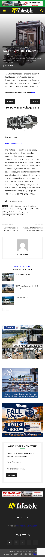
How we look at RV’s (23, 274)
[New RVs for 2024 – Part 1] (8, 300)
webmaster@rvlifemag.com (27, 526)
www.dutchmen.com (13, 143)
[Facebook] (9, 542)
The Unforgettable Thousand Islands (11, 229)
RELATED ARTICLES (23, 266)
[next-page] (7, 309)
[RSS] (22, 542)
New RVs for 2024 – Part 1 (25, 297)
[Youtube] (35, 542)
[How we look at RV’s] (8, 277)
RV (37, 209)
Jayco (27, 209)
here (33, 92)
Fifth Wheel (7, 209)
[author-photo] (22, 251)
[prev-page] (3, 309)
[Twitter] (29, 542)
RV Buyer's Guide (9, 212)
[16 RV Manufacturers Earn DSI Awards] (8, 288)
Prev (11, 101)
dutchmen (33, 206)
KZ (32, 209)
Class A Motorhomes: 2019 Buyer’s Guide (33, 229)
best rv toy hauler (21, 206)
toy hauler (20, 215)
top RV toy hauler (9, 215)
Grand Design (18, 209)
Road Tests (6, 47)
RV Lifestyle (9, 66)
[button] (4, 10)
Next (34, 101)
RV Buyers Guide (16, 47)
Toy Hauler (26, 47)
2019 (11, 206)
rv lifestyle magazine (24, 212)
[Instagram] (16, 542)
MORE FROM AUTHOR (22, 269)
